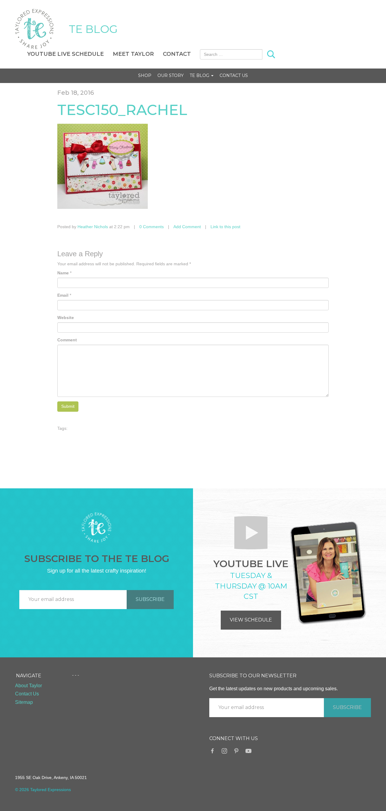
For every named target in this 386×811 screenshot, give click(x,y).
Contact (177, 54)
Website (65, 317)
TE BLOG (93, 29)
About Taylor (28, 685)
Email (62, 295)
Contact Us (234, 75)
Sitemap (24, 702)
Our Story (170, 75)
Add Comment (187, 226)
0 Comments (151, 226)
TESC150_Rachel (122, 110)
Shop (144, 75)
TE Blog (200, 75)
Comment (67, 339)
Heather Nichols (93, 226)
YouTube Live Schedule (65, 54)
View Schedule (251, 620)
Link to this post (225, 226)
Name (63, 272)
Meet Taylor (133, 54)
